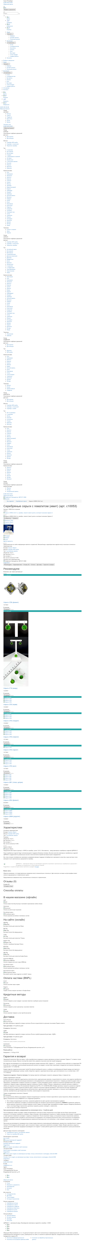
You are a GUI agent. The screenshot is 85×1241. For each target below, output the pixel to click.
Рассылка (9, 1220)
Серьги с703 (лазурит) (11, 721)
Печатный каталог (15, 39)
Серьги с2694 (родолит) (11, 816)
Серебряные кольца (12, 1203)
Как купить (13, 48)
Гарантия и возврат (48, 564)
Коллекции (6, 71)
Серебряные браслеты (13, 1208)
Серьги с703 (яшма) (10, 704)
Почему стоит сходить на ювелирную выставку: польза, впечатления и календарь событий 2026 (29, 1157)
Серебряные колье (12, 1209)
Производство (10, 1186)
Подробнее (6, 562)
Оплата (12, 49)
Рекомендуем (8, 564)
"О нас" (37, 866)
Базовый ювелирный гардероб (11, 1143)
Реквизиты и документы (13, 1185)
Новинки (12, 36)
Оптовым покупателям (13, 1199)
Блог (11, 51)
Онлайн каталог (14, 37)
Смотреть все (7, 124)
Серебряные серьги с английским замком (18, 1132)
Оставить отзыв (8, 886)
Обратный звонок (8, 4)
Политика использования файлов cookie (18, 1239)
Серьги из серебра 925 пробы (15, 1134)
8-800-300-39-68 (7, 2)
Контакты (5, 89)
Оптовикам (6, 88)
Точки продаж (14, 54)
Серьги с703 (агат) (9, 766)
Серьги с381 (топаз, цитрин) (13, 782)
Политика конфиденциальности (15, 1238)
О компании (10, 43)
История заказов (11, 1217)
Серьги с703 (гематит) (11, 737)
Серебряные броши (12, 1211)
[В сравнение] (12, 609)
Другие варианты (8, 541)
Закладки (9, 1219)
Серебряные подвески (13, 1206)
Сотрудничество (14, 46)
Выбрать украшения (9, 9)
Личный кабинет (11, 1215)
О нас (11, 44)
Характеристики (17, 564)
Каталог (9, 34)
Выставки (12, 53)
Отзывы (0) (26, 564)
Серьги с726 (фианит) (11, 602)
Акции (5, 62)
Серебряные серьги (12, 1204)
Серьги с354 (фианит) (11, 800)
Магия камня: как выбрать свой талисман (14, 1150)
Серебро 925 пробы (13, 549)
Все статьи (6, 1138)
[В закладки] (11, 609)
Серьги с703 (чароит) (10, 750)
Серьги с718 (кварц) (10, 688)
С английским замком (12, 551)
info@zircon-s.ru (7, 1165)
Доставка (39, 564)
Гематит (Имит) (12, 548)
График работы (14, 56)
